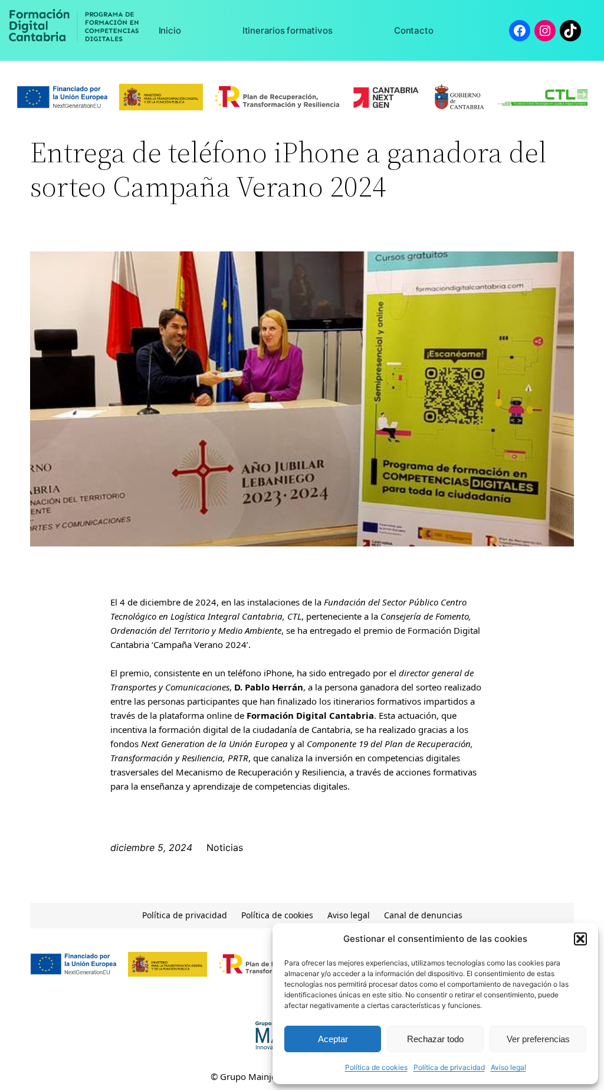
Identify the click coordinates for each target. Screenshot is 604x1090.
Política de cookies (376, 1067)
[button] (580, 939)
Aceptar (333, 1039)
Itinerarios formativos (287, 30)
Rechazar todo (435, 1039)
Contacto (413, 30)
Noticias (224, 847)
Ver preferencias (538, 1039)
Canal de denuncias (423, 915)
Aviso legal (508, 1067)
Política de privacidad (449, 1067)
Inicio (170, 30)
